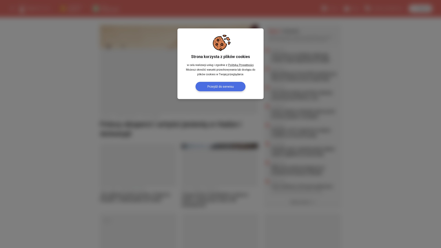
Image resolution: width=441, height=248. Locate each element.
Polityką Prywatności (241, 65)
